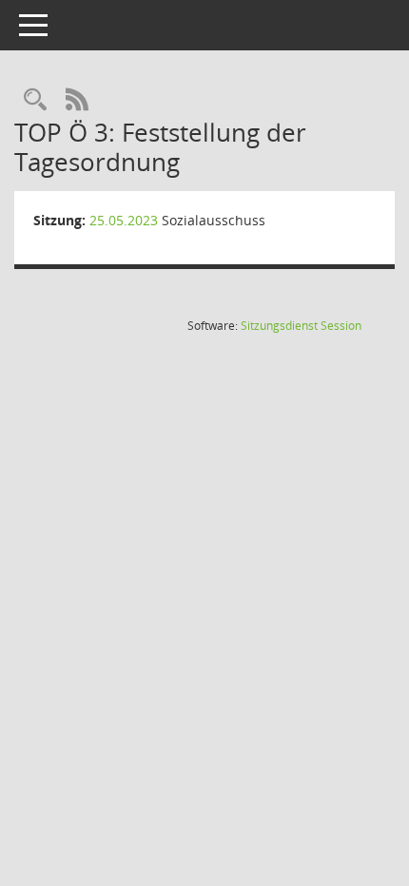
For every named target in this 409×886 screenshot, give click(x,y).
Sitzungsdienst (301, 326)
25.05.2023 (123, 220)
